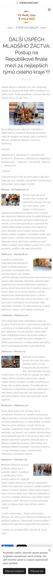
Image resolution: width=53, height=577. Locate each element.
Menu (49, 9)
